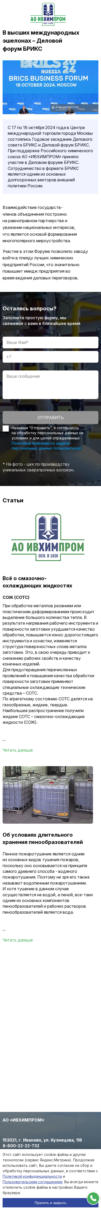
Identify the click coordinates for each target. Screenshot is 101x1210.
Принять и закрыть (50, 1203)
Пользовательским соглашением (32, 1182)
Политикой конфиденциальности (32, 1176)
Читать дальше (18, 750)
